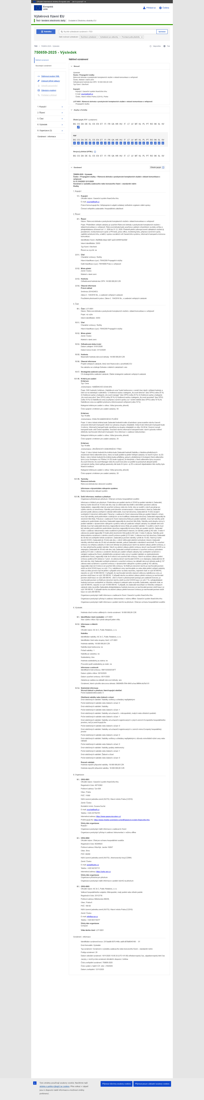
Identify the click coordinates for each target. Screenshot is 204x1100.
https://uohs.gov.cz (103, 872)
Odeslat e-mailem (48, 90)
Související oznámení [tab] (43, 66)
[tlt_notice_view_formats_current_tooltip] (163, 167)
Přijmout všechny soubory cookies (116, 1084)
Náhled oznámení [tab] (42, 60)
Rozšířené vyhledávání (88, 37)
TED (35, 46)
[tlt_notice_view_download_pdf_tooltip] (74, 142)
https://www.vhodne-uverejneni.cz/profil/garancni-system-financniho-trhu (122, 820)
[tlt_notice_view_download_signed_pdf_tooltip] (78, 127)
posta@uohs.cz (93, 865)
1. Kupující (41, 107)
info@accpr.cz (92, 917)
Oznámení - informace (46, 137)
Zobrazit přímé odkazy (50, 81)
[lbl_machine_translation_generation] (95, 152)
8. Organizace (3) (44, 131)
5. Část (40, 119)
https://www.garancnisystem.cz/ (108, 816)
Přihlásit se (151, 8)
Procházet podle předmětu (131, 37)
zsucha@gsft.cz (87, 94)
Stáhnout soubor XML (50, 76)
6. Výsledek (42, 125)
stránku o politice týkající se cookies (54, 1086)
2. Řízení (41, 113)
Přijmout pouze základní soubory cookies (152, 1084)
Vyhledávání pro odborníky (109, 37)
